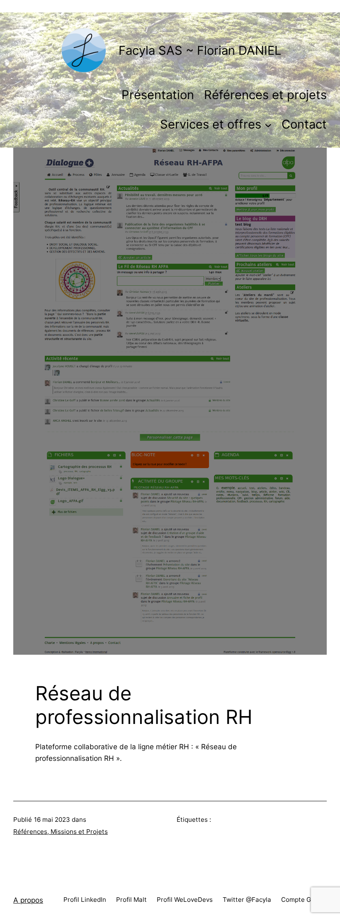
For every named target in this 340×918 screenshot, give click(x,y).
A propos (28, 900)
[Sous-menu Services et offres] (268, 124)
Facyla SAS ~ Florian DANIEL (200, 50)
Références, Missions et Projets (60, 831)
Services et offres (210, 124)
